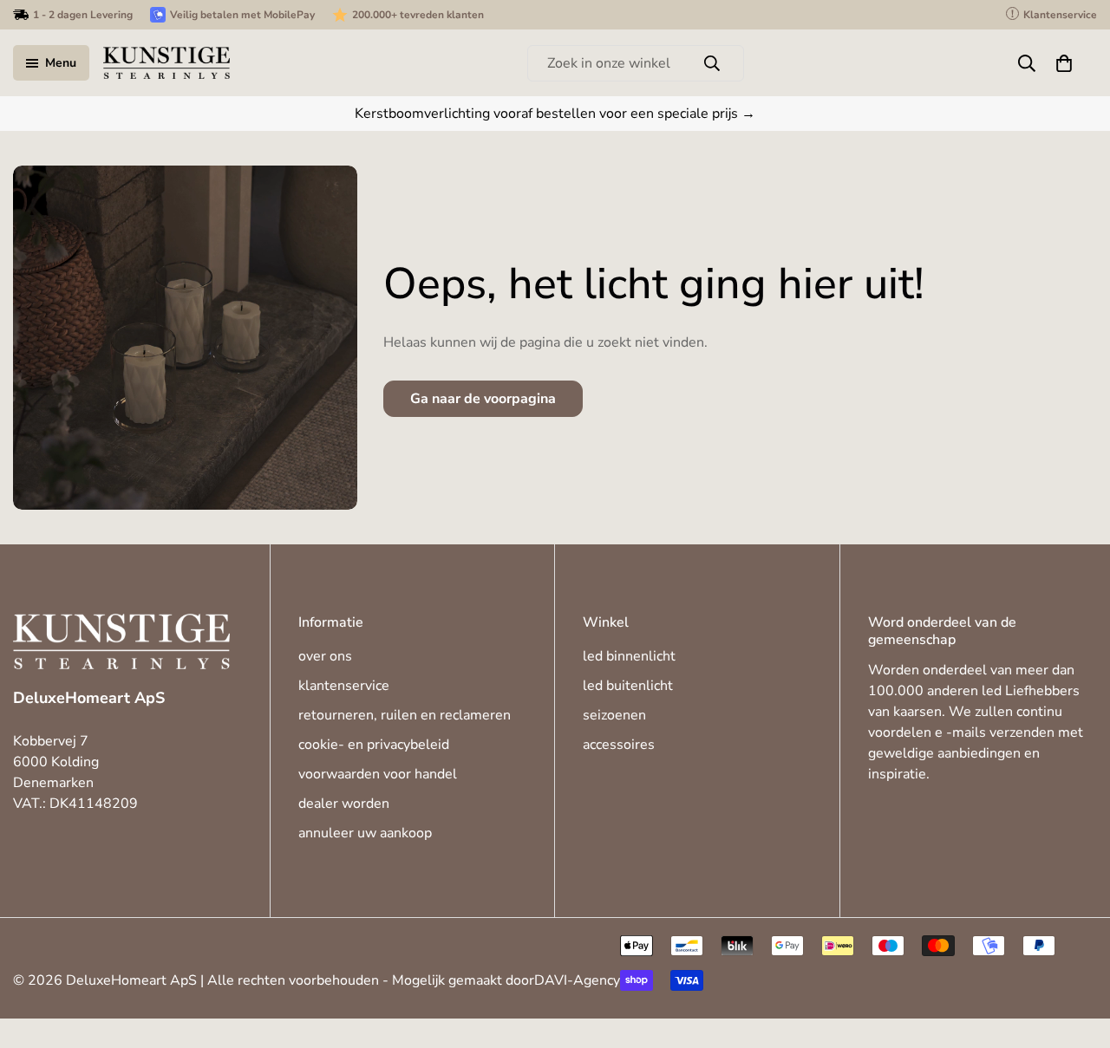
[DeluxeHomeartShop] (166, 63)
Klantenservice (343, 685)
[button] (1064, 63)
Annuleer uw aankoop (365, 833)
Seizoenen (614, 715)
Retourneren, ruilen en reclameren (404, 715)
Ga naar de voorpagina (483, 398)
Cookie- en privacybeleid (373, 744)
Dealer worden (343, 803)
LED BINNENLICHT (629, 656)
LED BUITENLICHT (628, 685)
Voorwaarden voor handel (377, 774)
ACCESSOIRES (619, 744)
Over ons (325, 656)
